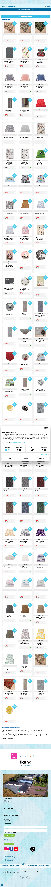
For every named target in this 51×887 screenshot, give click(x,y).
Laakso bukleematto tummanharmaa (9, 138)
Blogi (47, 866)
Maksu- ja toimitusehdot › (25, 765)
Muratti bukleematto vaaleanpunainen (24, 239)
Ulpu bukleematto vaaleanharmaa (24, 694)
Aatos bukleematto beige (9, 36)
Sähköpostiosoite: (8, 825)
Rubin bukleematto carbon (24, 466)
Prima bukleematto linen (24, 390)
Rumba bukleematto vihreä (39, 516)
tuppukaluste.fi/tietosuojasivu (18, 442)
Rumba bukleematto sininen (24, 516)
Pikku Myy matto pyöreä (24, 365)
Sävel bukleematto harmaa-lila (40, 567)
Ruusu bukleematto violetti (40, 542)
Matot (17, 866)
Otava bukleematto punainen (9, 366)
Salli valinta (25, 458)
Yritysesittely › (7, 840)
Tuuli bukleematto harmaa (24, 667)
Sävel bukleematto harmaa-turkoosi (24, 592)
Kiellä (9, 458)
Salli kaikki (41, 458)
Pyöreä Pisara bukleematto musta (24, 415)
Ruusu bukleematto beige (9, 542)
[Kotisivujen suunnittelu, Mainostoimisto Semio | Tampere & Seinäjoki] (22, 878)
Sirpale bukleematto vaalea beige (24, 567)
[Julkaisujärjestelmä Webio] (28, 878)
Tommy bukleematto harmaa (9, 641)
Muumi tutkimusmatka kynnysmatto (9, 289)
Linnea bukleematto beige (24, 214)
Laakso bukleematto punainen (40, 112)
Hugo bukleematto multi (24, 111)
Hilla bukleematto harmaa (9, 87)
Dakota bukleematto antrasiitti (9, 62)
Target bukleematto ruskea (24, 616)
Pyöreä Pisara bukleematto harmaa (40, 390)
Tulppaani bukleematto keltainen (40, 643)
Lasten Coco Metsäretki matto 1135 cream (24, 163)
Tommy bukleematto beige (40, 618)
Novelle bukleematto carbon (40, 316)
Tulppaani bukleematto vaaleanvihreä (9, 669)
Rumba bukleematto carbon (8, 491)
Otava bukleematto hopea (40, 341)
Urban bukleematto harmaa (40, 694)
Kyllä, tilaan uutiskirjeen (10, 832)
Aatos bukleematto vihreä (40, 36)
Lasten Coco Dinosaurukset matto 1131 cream (40, 138)
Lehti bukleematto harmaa (9, 214)
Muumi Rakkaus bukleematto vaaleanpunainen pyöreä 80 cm (24, 263)
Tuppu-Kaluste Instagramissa (10, 857)
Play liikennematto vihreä (9, 392)
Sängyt (12, 866)
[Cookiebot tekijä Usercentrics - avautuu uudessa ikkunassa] (43, 428)
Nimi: (5, 828)
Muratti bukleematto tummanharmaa (40, 214)
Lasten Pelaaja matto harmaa (24, 188)
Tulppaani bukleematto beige (24, 643)
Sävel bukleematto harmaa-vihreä (40, 592)
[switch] (19, 450)
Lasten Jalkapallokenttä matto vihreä (40, 163)
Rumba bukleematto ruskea (8, 516)
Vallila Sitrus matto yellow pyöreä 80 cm (9, 717)
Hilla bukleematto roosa (24, 87)
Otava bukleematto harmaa (24, 341)
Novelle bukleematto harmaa (9, 339)
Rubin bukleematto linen (40, 466)
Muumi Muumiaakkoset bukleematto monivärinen (39, 238)
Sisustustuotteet (32, 866)
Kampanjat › (6, 839)
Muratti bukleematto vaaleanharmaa (9, 239)
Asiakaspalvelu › (25, 766)
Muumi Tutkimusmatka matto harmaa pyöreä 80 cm (24, 289)
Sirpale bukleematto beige (9, 567)
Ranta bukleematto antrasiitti (40, 415)
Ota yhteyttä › (9, 843)
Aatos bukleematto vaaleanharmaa (24, 36)
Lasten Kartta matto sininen (8, 188)
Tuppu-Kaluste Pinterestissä (10, 860)
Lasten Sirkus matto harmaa (39, 188)
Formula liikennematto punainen (40, 62)
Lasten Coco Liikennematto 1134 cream (9, 163)
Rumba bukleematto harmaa (24, 491)
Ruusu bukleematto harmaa (24, 542)
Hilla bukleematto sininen (40, 87)
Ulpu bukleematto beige (40, 668)
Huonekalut (5, 866)
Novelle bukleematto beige (24, 314)
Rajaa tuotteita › (26, 16)
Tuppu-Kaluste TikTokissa (9, 856)
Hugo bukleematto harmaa (9, 111)
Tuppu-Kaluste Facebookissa (10, 859)
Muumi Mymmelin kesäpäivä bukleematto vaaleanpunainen (9, 265)
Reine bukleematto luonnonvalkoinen (9, 466)
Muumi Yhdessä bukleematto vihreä (40, 290)
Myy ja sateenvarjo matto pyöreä (9, 314)
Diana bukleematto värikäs (24, 62)
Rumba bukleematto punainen (39, 491)
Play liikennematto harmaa (40, 366)
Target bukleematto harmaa (8, 616)
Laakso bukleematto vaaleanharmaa (24, 138)
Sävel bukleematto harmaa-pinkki (9, 592)
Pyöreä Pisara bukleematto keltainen (9, 415)
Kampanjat (41, 866)
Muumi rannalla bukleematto (39, 262)
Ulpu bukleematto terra (9, 694)
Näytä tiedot (44, 454)
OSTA (14, 64)
